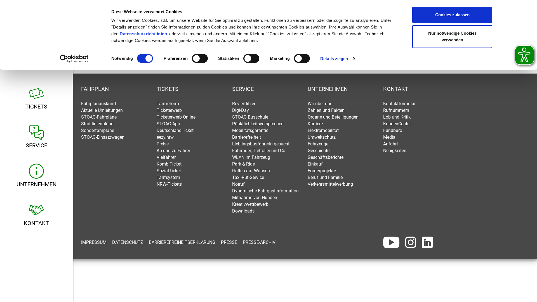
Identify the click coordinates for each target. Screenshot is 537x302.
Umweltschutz (322, 137)
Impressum (94, 242)
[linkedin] (427, 242)
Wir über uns (320, 103)
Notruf (238, 184)
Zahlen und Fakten (326, 110)
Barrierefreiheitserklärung (182, 242)
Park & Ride (243, 164)
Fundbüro (392, 130)
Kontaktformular (399, 103)
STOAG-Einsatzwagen (102, 137)
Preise (163, 144)
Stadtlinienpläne (97, 123)
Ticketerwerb (169, 110)
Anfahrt (390, 144)
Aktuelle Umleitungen (102, 110)
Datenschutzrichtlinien (143, 33)
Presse (229, 242)
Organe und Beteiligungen (333, 117)
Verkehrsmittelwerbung (330, 184)
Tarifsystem (168, 177)
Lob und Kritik (397, 117)
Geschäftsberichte (325, 157)
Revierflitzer (243, 103)
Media (389, 137)
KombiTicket (169, 164)
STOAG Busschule (250, 117)
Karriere (315, 123)
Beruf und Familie (325, 177)
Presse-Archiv (259, 242)
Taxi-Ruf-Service (248, 177)
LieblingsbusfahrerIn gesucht (260, 144)
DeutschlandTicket (175, 130)
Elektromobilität (323, 130)
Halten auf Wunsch (251, 170)
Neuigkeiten (394, 150)
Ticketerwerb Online (176, 117)
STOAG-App (168, 123)
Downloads (243, 211)
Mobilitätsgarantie (250, 130)
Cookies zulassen (452, 14)
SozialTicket (169, 170)
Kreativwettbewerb (250, 204)
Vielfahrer (166, 157)
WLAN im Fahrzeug (251, 157)
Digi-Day (240, 110)
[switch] (200, 58)
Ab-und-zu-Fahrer (173, 150)
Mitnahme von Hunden (254, 197)
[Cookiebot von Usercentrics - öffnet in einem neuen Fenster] (74, 59)
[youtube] (391, 242)
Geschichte (318, 150)
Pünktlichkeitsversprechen (258, 123)
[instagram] (410, 242)
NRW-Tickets (169, 184)
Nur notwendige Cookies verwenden (452, 36)
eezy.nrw (165, 137)
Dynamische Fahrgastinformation (265, 191)
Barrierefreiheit (246, 137)
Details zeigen (334, 58)
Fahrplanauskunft (98, 103)
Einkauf (315, 164)
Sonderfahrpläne (97, 130)
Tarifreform (168, 103)
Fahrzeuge (318, 144)
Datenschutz (127, 242)
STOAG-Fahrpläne (99, 117)
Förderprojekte (322, 170)
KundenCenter (397, 123)
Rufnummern (396, 110)
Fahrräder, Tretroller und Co (258, 150)
